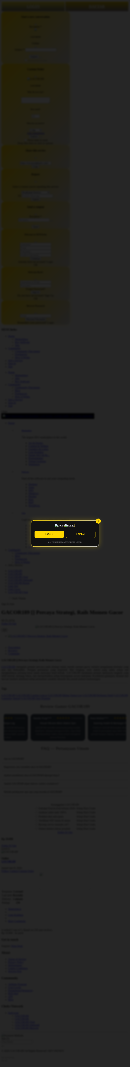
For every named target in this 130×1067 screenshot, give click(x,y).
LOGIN (49, 534)
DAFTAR (80, 534)
